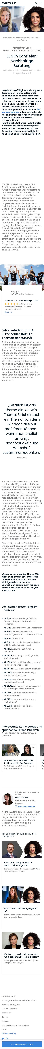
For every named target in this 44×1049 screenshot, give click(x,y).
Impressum (6, 1013)
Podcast (34, 37)
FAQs (4, 1029)
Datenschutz (30, 1000)
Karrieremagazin (21, 37)
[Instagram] (7, 1039)
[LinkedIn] (3, 1039)
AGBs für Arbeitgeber (11, 1004)
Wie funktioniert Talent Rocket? (15, 1025)
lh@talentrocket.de (26, 806)
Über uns (5, 1021)
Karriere (5, 1017)
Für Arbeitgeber (8, 996)
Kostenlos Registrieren (22, 1044)
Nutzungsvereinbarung (11, 1000)
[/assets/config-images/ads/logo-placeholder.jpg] (22, 293)
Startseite (7, 37)
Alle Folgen (22, 40)
